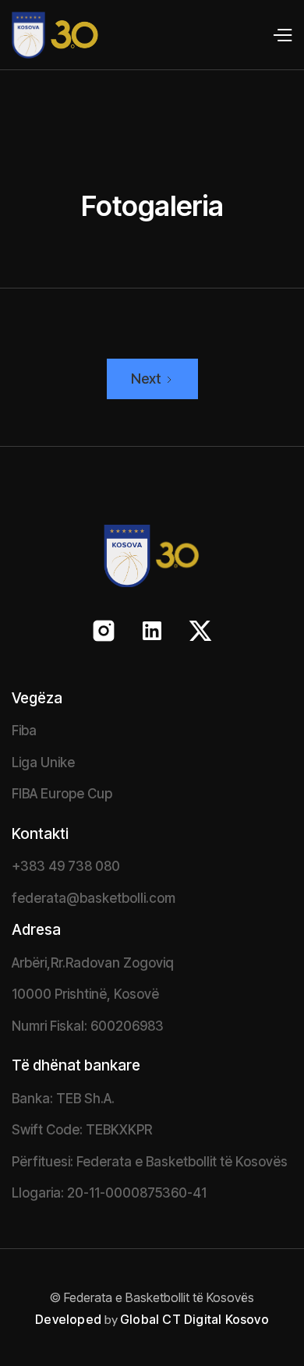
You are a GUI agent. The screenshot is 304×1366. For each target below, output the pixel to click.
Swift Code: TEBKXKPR (82, 1130)
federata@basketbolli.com (93, 898)
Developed (68, 1319)
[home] (50, 35)
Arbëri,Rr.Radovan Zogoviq (93, 963)
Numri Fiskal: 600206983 (88, 1026)
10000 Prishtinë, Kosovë (85, 994)
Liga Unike (43, 762)
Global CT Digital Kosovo (194, 1319)
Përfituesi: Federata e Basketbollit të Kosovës (150, 1162)
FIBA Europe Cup (62, 794)
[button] (281, 35)
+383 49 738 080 (66, 866)
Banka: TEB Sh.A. (63, 1098)
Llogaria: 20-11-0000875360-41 (109, 1193)
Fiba (24, 730)
